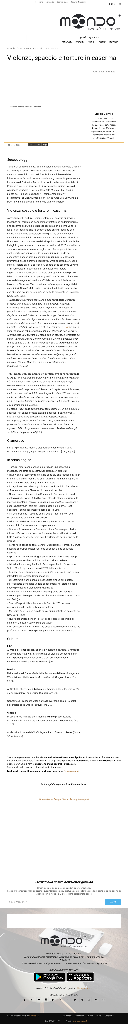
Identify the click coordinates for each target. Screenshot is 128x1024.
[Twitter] (37, 748)
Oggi (45, 144)
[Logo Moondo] (91, 22)
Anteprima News (14, 48)
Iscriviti (113, 902)
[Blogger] (24, 999)
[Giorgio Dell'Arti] (106, 92)
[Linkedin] (62, 748)
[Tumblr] (84, 748)
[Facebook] (30, 748)
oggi (67, 327)
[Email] (77, 748)
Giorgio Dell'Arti (103, 113)
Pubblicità (79, 1015)
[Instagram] (46, 999)
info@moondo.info (79, 1021)
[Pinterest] (60, 999)
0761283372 (54, 1021)
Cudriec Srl (34, 1015)
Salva (48, 748)
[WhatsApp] (55, 748)
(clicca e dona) (71, 771)
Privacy (99, 1015)
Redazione (67, 1015)
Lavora (90, 1015)
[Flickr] (38, 999)
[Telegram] (69, 748)
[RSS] (67, 999)
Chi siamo (109, 1015)
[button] (116, 4)
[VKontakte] (96, 999)
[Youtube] (103, 999)
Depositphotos (84, 988)
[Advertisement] (64, 843)
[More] (91, 748)
